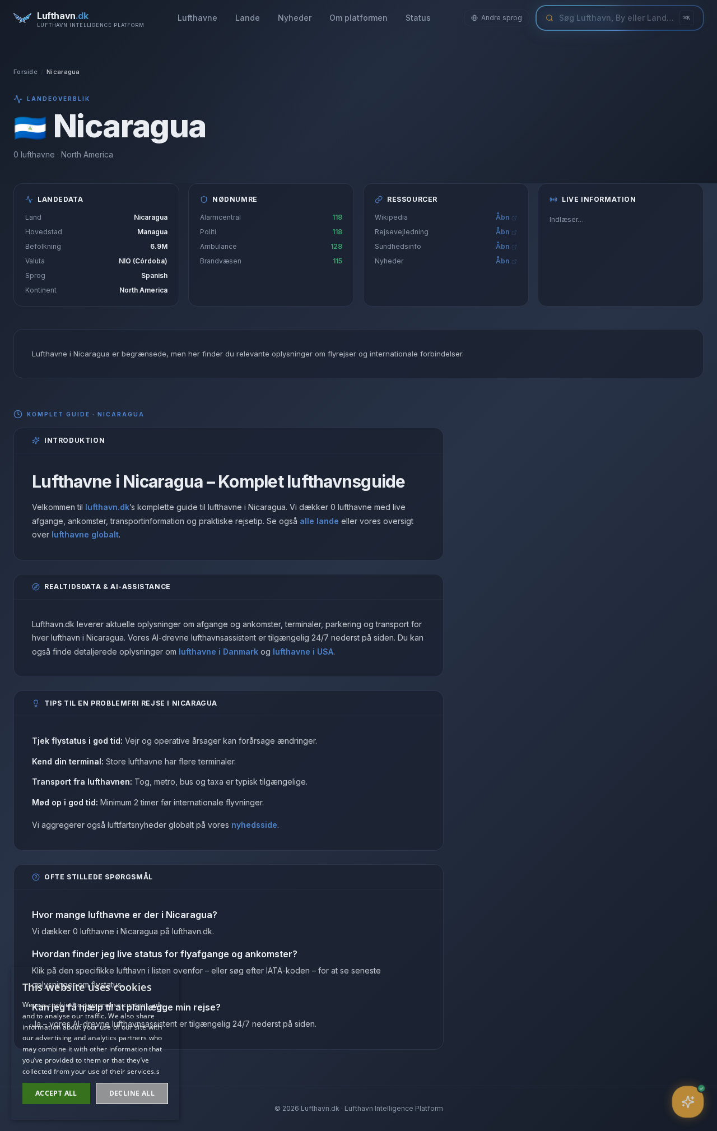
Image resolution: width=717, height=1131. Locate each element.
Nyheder (294, 17)
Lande (247, 17)
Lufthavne (197, 17)
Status (418, 17)
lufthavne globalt (85, 534)
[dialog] (95, 1043)
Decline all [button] (132, 1093)
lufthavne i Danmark (218, 651)
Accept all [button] (56, 1093)
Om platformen (358, 17)
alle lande (319, 521)
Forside (25, 72)
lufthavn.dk (107, 507)
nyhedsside (254, 824)
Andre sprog (501, 17)
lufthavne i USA (303, 651)
